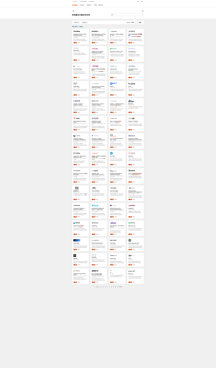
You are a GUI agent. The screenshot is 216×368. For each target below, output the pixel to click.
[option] (76, 22)
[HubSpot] (75, 5)
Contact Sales (92, 1)
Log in (138, 1)
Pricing (95, 5)
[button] (143, 11)
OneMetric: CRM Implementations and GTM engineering (97, 174)
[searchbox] (127, 15)
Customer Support (84, 1)
